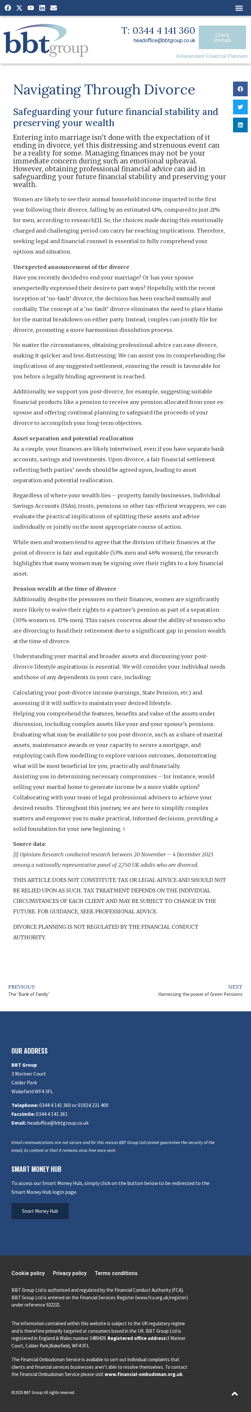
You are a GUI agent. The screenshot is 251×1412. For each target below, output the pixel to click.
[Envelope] (53, 8)
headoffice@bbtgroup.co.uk (164, 40)
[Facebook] (8, 8)
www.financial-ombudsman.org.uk (143, 1374)
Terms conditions (116, 1273)
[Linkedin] (42, 8)
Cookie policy (28, 1273)
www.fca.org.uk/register (161, 1297)
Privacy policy (70, 1273)
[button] (239, 8)
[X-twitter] (19, 8)
